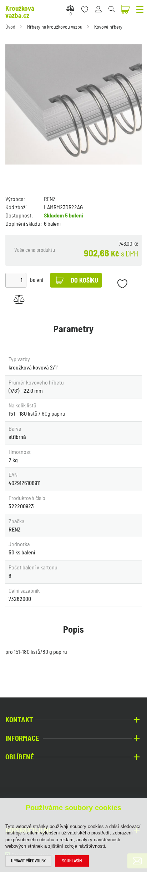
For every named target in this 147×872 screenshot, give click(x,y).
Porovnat (18, 299)
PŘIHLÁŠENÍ (101, 5)
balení (36, 280)
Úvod (10, 27)
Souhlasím (72, 861)
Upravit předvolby (28, 861)
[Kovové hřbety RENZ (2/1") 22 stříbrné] (73, 104)
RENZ (50, 199)
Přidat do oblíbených (122, 283)
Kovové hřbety (108, 27)
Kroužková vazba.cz (19, 12)
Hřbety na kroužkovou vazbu (54, 27)
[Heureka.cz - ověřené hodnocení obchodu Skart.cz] (28, 791)
